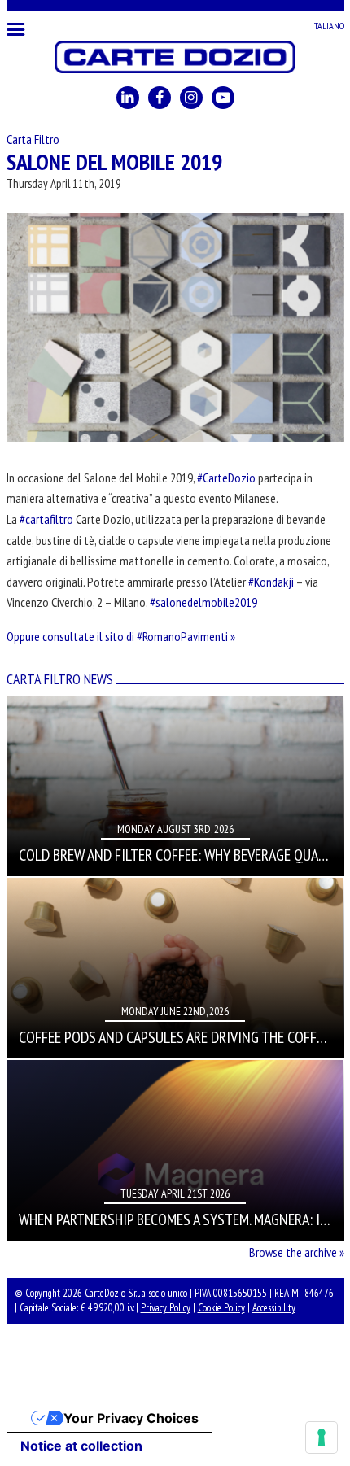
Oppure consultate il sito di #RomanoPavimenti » (121, 636)
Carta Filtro (33, 139)
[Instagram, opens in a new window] (191, 97)
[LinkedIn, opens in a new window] (127, 97)
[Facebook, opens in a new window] (159, 97)
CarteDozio (175, 57)
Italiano (328, 26)
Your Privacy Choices (131, 1418)
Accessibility (273, 1308)
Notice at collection (81, 1446)
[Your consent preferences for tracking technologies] (321, 1437)
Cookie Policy (221, 1308)
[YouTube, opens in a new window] (223, 97)
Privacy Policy (165, 1308)
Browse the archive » (296, 1252)
